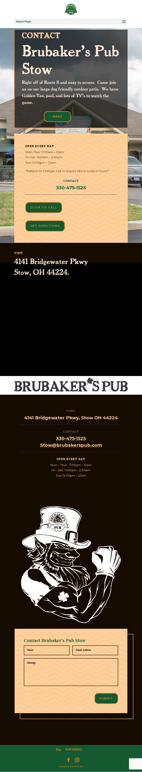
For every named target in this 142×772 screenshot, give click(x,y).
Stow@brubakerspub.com (71, 445)
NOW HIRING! (73, 749)
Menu (57, 116)
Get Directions (45, 225)
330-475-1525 (71, 438)
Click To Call (44, 207)
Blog (58, 749)
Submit (106, 698)
